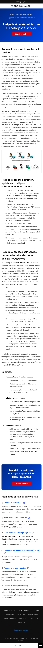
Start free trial (20, 34)
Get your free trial (21, 484)
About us (7, 610)
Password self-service (13, 503)
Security (36, 610)
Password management (24, 14)
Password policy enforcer (15, 586)
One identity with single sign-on (18, 533)
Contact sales (34, 618)
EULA (14, 610)
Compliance (9, 614)
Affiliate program (10, 618)
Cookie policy (33, 614)
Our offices (21, 622)
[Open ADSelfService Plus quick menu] (40, 645)
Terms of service (24, 610)
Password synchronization (15, 568)
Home (12, 14)
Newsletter (22, 618)
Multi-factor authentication (16, 518)
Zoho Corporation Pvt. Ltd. (21, 638)
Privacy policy (21, 614)
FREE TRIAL (18, 645)
